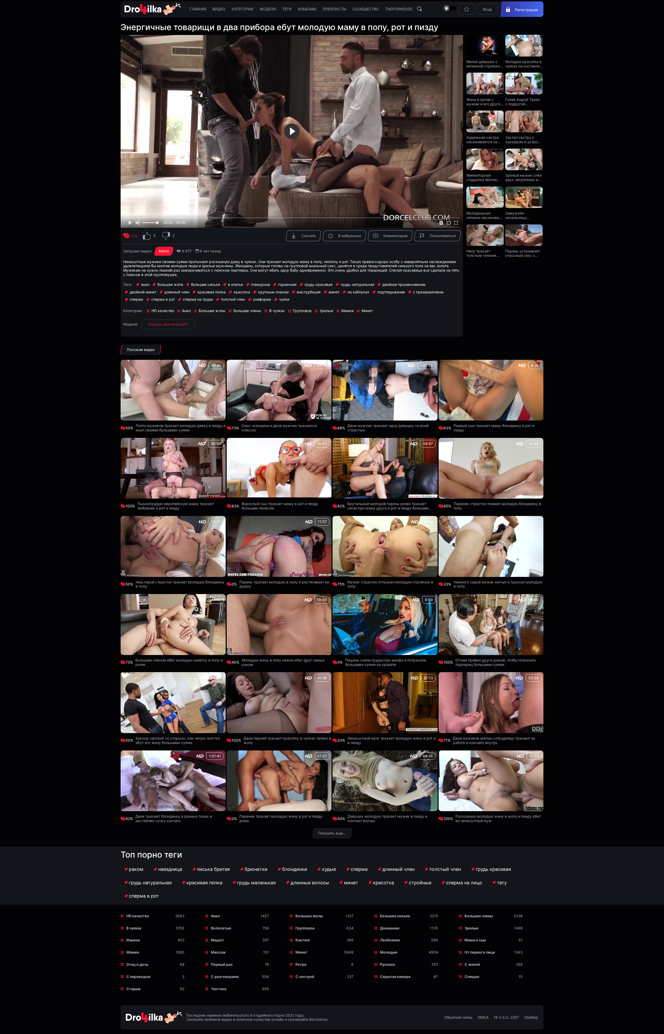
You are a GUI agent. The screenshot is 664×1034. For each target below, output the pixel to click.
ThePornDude (398, 9)
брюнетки (256, 869)
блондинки (294, 869)
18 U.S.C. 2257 (506, 1017)
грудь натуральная (150, 882)
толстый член (445, 869)
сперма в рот (144, 896)
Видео (218, 9)
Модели (268, 9)
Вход (487, 9)
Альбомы (307, 9)
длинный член (398, 869)
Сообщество (365, 9)
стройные (420, 882)
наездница (170, 869)
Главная (198, 9)
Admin (163, 251)
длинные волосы (309, 882)
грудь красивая (493, 869)
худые (329, 869)
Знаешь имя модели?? (168, 324)
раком (136, 869)
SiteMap (531, 1017)
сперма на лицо (464, 882)
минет (351, 882)
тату (502, 882)
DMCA (483, 1017)
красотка (383, 882)
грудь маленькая (256, 882)
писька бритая (213, 869)
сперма (359, 869)
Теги (287, 9)
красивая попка (204, 882)
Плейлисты (334, 9)
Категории (242, 9)
